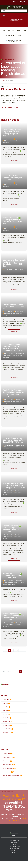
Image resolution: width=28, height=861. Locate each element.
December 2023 (7, 729)
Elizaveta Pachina (20, 139)
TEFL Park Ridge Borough (14, 846)
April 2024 (6, 714)
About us (14, 835)
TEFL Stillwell (14, 842)
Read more (14, 160)
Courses (18, 30)
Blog (2, 80)
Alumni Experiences (17, 140)
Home (4, 30)
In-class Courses (14, 852)
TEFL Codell (14, 844)
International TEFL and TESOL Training (16, 20)
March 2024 (6, 718)
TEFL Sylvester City (14, 840)
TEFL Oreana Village (14, 848)
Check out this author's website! (9, 107)
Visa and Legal (7, 753)
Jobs (24, 30)
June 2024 (6, 707)
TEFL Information (8, 140)
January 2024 (7, 725)
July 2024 (6, 703)
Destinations (7, 582)
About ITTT (11, 30)
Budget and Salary (8, 757)
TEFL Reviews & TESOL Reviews (12, 775)
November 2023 (7, 732)
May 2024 (6, 710)
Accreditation (10, 35)
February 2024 (7, 721)
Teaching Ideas (6, 142)
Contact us (19, 35)
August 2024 (7, 699)
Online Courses (19, 1)
